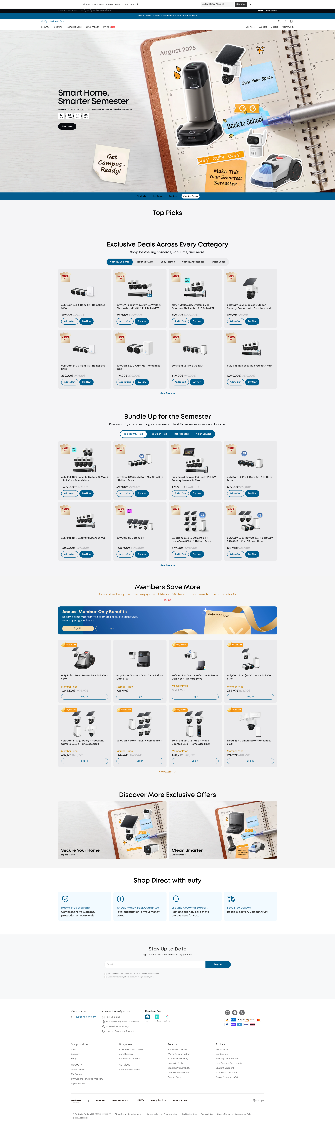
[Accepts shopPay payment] (233, 1024)
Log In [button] (111, 628)
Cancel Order (175, 1077)
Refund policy (153, 1114)
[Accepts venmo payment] (240, 1024)
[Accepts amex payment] (233, 1020)
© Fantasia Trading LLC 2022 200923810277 (92, 1114)
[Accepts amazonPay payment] (227, 1020)
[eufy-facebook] (234, 1012)
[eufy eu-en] (45, 21)
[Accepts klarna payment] (252, 1024)
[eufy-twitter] (242, 1012)
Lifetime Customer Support (120, 1031)
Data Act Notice (80, 1118)
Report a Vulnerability (179, 1068)
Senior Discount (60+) (227, 1077)
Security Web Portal (129, 1070)
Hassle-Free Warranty (117, 1027)
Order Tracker (78, 1070)
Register (218, 964)
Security (75, 1054)
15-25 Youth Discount (226, 1073)
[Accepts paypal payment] (227, 1024)
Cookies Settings (189, 1114)
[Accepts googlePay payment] (252, 1020)
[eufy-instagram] (227, 1012)
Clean (74, 1050)
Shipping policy (135, 1114)
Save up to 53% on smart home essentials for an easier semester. (167, 15)
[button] (250, 4)
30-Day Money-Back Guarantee (122, 1022)
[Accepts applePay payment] (240, 1020)
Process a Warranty (178, 1059)
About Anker (222, 1050)
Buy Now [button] (86, 321)
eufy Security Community (229, 1063)
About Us (119, 1114)
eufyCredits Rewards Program (87, 1079)
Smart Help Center (177, 1050)
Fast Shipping (113, 1017)
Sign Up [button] (78, 628)
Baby (73, 1059)
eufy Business (126, 1054)
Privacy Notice (153, 973)
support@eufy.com (86, 1017)
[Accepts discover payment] (246, 1020)
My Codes (76, 1074)
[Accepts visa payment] (246, 1024)
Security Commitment (227, 1059)
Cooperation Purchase (131, 1050)
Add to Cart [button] (69, 321)
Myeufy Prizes (78, 1084)
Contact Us (222, 1054)
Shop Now (67, 127)
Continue (240, 4)
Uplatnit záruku (175, 1063)
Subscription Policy (244, 1114)
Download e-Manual (178, 1073)
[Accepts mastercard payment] (259, 1020)
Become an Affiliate (129, 1059)
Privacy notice (170, 1114)
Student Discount (225, 1068)
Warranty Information (179, 1054)
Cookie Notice (223, 1114)
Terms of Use (139, 973)
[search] (279, 21)
